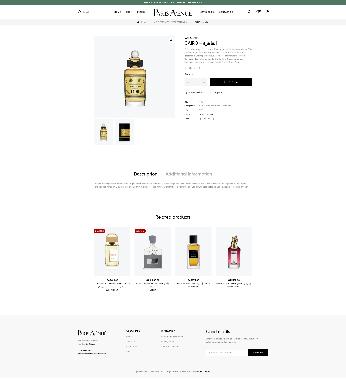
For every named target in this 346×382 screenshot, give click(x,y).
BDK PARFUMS (112, 290)
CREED (153, 290)
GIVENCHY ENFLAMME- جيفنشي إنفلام (193, 283)
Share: (187, 119)
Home (129, 337)
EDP (201, 109)
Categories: (189, 106)
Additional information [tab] (188, 174)
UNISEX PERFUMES (223, 106)
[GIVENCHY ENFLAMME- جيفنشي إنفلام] (193, 251)
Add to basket (231, 82)
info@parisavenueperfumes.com (92, 353)
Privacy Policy (167, 341)
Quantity (188, 74)
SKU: (186, 102)
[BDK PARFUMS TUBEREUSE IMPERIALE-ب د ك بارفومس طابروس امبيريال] (112, 251)
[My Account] (249, 12)
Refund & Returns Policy (172, 337)
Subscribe (258, 352)
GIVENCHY (193, 286)
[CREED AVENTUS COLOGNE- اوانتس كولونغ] (152, 251)
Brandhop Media (202, 371)
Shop (128, 351)
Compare (217, 92)
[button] (171, 40)
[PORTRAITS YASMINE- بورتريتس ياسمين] (234, 251)
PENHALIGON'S (206, 114)
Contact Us (131, 346)
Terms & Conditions (170, 346)
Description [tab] (145, 174)
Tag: (186, 109)
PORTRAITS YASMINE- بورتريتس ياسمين (234, 283)
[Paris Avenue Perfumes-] (173, 12)
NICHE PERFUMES (206, 106)
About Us (130, 341)
